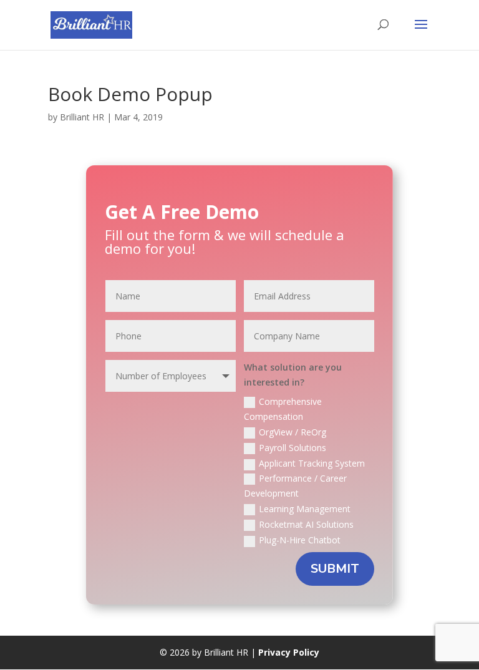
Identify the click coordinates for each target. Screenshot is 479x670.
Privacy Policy (288, 652)
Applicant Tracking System (312, 463)
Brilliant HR (82, 117)
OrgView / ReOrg (292, 432)
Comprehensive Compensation (283, 409)
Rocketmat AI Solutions (306, 524)
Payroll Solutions (292, 448)
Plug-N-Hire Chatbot (300, 540)
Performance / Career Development (295, 485)
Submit (335, 568)
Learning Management (305, 509)
